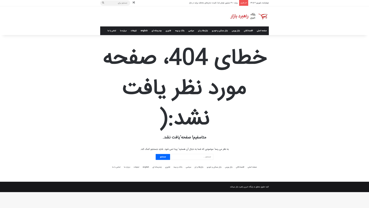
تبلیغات (134, 30)
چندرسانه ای (157, 30)
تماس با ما (112, 30)
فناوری (168, 30)
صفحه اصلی (262, 30)
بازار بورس (236, 30)
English (144, 30)
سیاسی (191, 30)
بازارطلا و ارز (203, 30)
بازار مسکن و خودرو (220, 30)
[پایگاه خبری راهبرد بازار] (249, 16)
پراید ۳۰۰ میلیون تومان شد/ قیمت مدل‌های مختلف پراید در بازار (213, 2)
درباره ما (123, 30)
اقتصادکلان (248, 30)
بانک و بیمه (179, 30)
